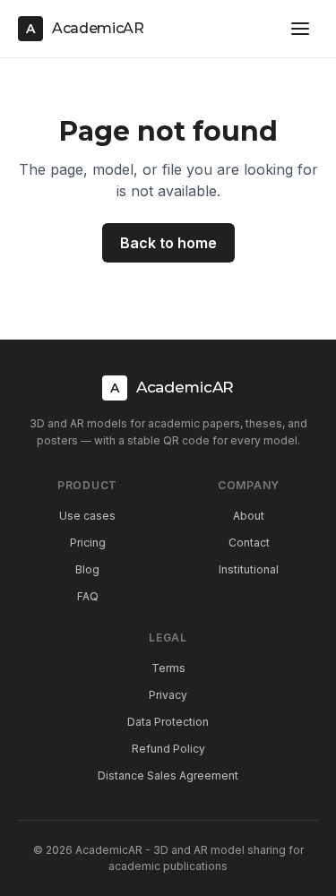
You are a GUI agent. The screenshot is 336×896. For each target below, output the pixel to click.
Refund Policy (168, 748)
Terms (168, 668)
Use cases (87, 515)
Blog (87, 569)
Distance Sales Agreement (168, 775)
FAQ (88, 596)
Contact (249, 542)
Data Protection (168, 721)
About (248, 515)
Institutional (249, 569)
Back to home (168, 243)
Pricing (88, 542)
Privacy (168, 695)
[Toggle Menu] (300, 29)
